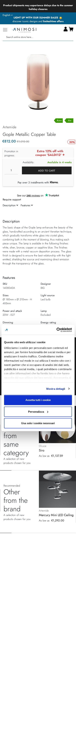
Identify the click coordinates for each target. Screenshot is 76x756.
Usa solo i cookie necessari (38, 423)
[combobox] (38, 37)
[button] (8, 15)
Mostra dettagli (55, 388)
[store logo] (23, 29)
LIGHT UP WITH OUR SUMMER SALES (36, 17)
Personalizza (36, 411)
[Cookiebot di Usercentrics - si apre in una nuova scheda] (56, 329)
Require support (12, 199)
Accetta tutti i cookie (38, 399)
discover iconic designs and (38, 21)
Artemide (9, 127)
